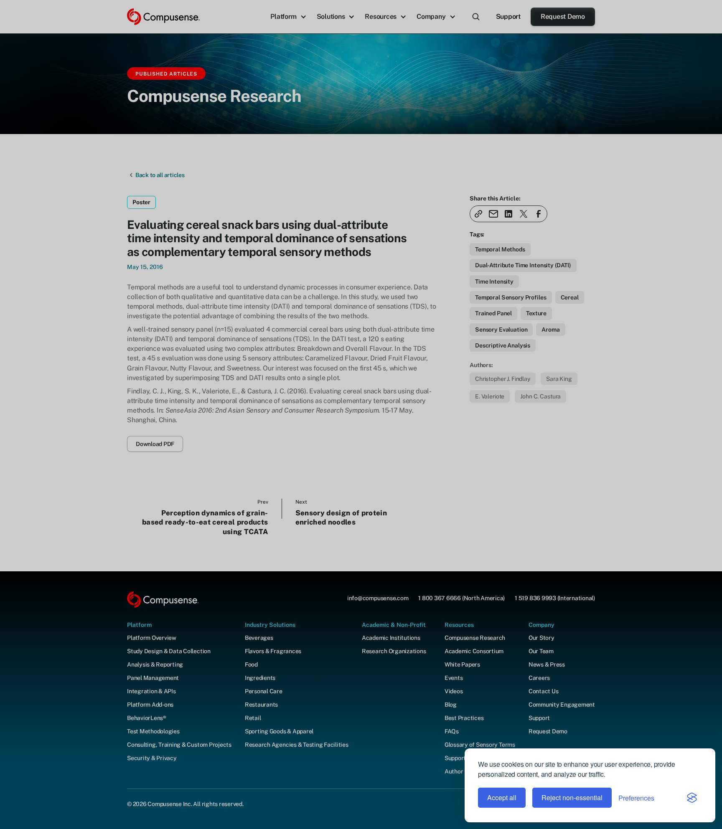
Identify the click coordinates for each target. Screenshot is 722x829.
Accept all (501, 797)
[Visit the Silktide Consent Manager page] (692, 798)
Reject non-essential (572, 797)
